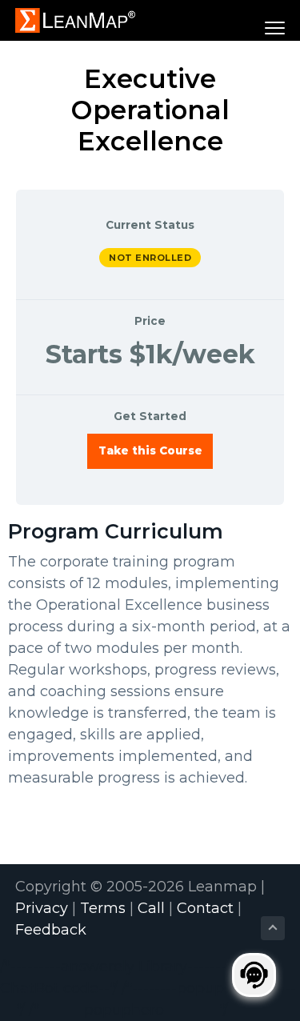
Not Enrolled (150, 257)
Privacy (41, 908)
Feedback (50, 930)
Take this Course (150, 450)
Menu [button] (255, 27)
